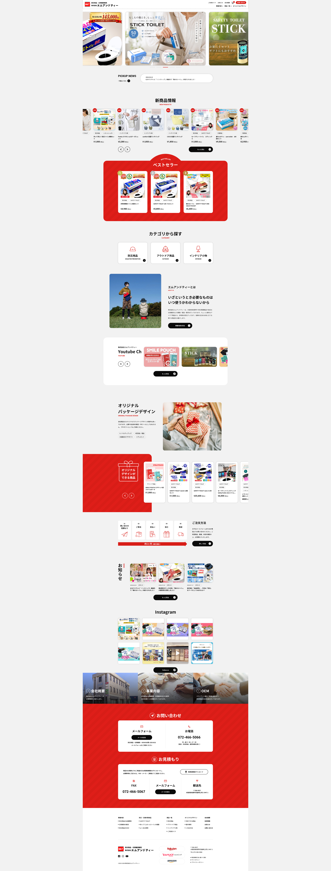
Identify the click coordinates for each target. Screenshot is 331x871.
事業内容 (121, 818)
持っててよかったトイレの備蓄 (149, 824)
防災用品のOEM (124, 828)
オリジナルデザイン (191, 818)
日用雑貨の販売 (124, 824)
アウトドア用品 (172, 824)
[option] (165, 38)
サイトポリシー (196, 860)
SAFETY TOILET (145, 821)
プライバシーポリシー (198, 862)
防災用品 (170, 821)
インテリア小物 (172, 828)
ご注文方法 (189, 828)
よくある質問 (144, 828)
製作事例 (188, 824)
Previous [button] (121, 149)
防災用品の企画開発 (125, 821)
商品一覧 (169, 818)
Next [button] (127, 149)
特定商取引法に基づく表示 (199, 857)
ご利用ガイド (172, 831)
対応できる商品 (190, 821)
